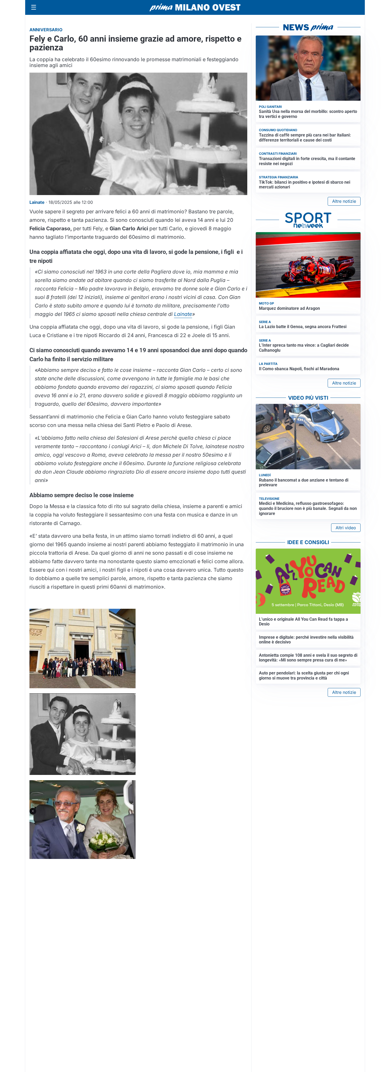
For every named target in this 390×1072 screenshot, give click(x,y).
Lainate (183, 314)
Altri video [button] (346, 527)
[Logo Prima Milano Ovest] (195, 7)
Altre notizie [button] (344, 201)
